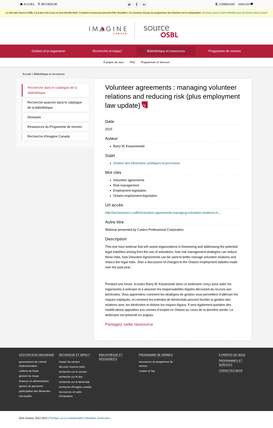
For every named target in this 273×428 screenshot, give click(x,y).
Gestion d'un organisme (48, 51)
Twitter (129, 7)
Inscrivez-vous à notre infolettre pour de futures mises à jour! (234, 12)
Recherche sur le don (71, 376)
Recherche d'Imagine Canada (48, 136)
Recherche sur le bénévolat (74, 381)
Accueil (26, 74)
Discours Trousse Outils (72, 366)
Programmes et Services (155, 62)
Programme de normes (224, 51)
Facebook (137, 7)
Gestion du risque (29, 375)
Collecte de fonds (29, 370)
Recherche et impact (107, 51)
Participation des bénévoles (35, 391)
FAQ (132, 62)
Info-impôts (25, 396)
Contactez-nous (231, 370)
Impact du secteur (69, 361)
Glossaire (34, 117)
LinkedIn (144, 7)
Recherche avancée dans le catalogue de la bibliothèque (54, 105)
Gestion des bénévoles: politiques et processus (146, 163)
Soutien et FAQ (147, 370)
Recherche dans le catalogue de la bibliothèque (52, 90)
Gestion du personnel (31, 386)
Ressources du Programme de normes (54, 126)
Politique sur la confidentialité (66, 418)
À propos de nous (113, 62)
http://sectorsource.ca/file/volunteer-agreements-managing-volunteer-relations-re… (163, 212)
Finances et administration (34, 381)
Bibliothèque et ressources (166, 51)
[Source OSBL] (160, 30)
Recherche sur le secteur (73, 371)
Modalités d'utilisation (97, 418)
